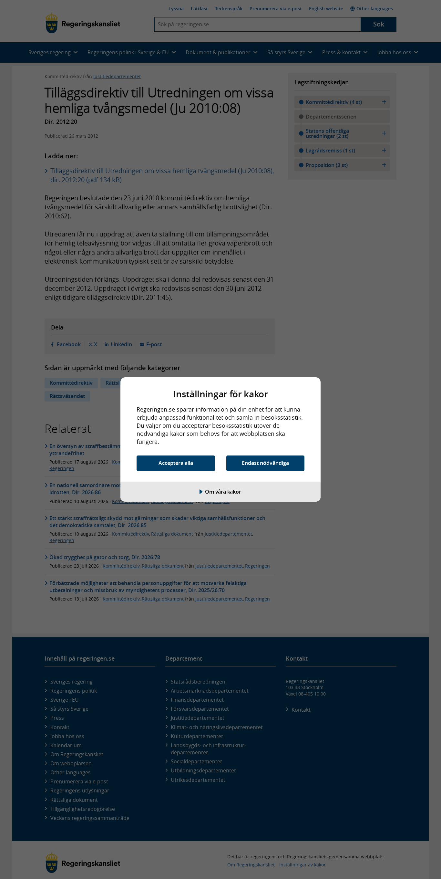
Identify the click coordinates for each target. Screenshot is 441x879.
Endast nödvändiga (265, 462)
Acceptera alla (176, 462)
